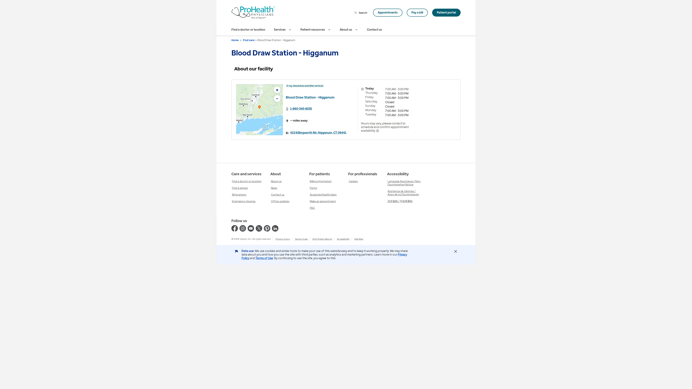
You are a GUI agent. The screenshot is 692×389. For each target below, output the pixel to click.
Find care (248, 40)
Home (235, 40)
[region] (259, 109)
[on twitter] (259, 228)
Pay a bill (417, 12)
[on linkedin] (275, 228)
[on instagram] (242, 228)
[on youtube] (251, 228)
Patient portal (446, 12)
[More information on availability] (377, 130)
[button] (259, 107)
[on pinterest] (267, 228)
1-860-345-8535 (301, 108)
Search (363, 12)
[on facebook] (234, 228)
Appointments (388, 12)
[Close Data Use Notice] (455, 251)
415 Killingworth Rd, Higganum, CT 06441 (318, 132)
